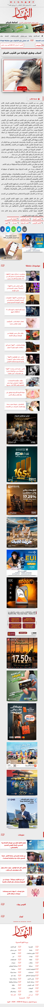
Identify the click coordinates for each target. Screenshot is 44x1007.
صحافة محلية (13, 978)
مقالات (31, 962)
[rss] (22, 2)
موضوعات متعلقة (33, 265)
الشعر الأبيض (37, 222)
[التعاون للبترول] (22, 593)
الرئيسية (31, 947)
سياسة (13, 969)
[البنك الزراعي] (33, 242)
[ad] (22, 429)
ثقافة (30, 959)
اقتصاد (7, 35)
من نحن (31, 994)
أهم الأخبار (36, 35)
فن (13, 956)
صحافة (31, 966)
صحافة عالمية (30, 982)
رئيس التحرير (31, 978)
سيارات (13, 988)
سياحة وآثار (13, 991)
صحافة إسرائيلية (13, 982)
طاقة (13, 985)
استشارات (30, 972)
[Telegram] (19, 229)
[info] (14, 2)
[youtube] (25, 2)
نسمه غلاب (33, 98)
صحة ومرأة (13, 972)
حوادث (31, 956)
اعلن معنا (13, 994)
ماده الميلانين (24, 218)
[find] (18, 2)
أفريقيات (30, 988)
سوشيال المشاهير (30, 975)
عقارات (31, 991)
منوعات (38, 45)
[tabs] (11, 2)
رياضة (30, 35)
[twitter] (29, 2)
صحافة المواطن (13, 966)
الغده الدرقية (25, 222)
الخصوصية (22, 997)
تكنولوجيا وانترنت (30, 969)
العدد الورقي (30, 985)
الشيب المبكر (37, 218)
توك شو (13, 975)
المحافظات (13, 959)
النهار (7, 222)
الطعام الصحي (12, 218)
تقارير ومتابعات (14, 35)
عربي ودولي (23, 35)
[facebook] (33, 2)
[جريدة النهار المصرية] (22, 28)
